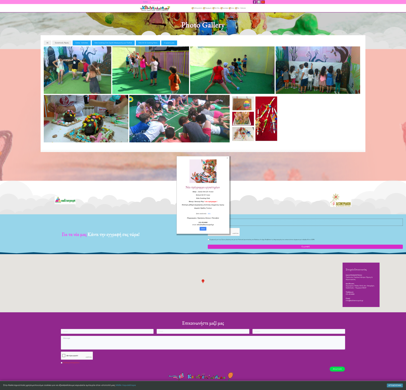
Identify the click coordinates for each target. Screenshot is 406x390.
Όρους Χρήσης (226, 239)
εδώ (209, 213)
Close (203, 229)
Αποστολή (337, 369)
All (47, 43)
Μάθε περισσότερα (126, 385)
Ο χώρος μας (169, 43)
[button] (203, 281)
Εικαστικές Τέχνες (62, 43)
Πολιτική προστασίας (245, 239)
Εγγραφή (305, 247)
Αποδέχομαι (394, 385)
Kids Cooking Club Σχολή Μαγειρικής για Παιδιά (113, 43)
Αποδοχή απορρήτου (71, 362)
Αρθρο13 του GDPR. (309, 239)
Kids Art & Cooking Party (148, 43)
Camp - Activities (81, 43)
